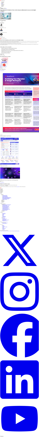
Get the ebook (1, 167)
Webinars (3, 214)
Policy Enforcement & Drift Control (6, 206)
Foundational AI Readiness (5, 195)
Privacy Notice (18, 186)
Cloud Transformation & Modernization (6, 198)
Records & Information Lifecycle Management (7, 204)
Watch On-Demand (2, 12)
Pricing (6, 8)
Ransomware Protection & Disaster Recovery (7, 197)
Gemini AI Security (4, 219)
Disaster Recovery (4, 220)
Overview (3, 225)
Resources (2, 4)
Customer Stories (4, 213)
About (2, 6)
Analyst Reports (4, 216)
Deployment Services (4, 223)
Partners (2, 3)
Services (2, 5)
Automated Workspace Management (6, 208)
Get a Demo (7, 185)
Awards (3, 227)
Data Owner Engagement (5, 210)
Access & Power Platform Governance (6, 207)
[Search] (0, 7)
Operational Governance (5, 199)
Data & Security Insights (5, 205)
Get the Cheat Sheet (2, 70)
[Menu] (0, 8)
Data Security (4, 218)
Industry (2, 200)
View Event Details (2, 182)
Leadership (4, 226)
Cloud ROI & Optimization (5, 196)
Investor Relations (4, 228)
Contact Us (4, 229)
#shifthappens (4, 217)
